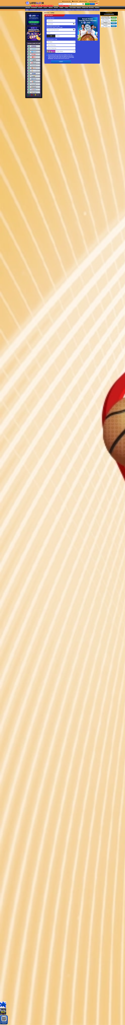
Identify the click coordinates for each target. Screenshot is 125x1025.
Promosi (97, 7)
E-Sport (40, 7)
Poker (61, 7)
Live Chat (75, 1)
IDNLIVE (51, 7)
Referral (91, 7)
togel (66, 7)
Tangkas (78, 7)
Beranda (28, 7)
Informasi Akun (50, 18)
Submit (61, 61)
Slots (45, 7)
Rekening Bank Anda (52, 39)
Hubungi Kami (84, 1)
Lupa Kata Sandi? (93, 1)
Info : (27, 10)
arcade (56, 7)
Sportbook (34, 7)
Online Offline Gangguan (34, 94)
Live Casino (73, 7)
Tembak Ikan (85, 7)
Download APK (67, 1)
